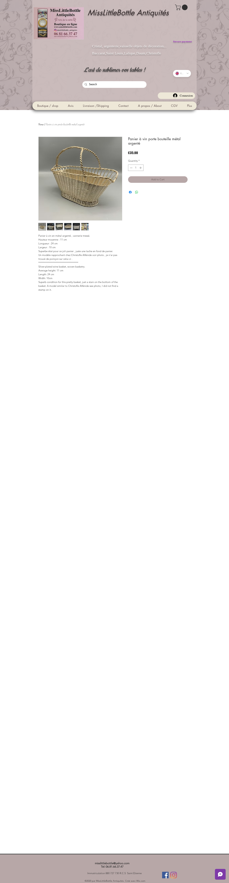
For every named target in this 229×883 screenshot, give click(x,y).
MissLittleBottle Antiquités (128, 12)
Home (41, 124)
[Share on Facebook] (130, 192)
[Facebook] (165, 875)
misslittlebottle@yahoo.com (112, 863)
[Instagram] (173, 875)
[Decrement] (131, 168)
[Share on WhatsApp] (137, 192)
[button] (182, 7)
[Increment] (141, 168)
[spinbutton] (136, 168)
